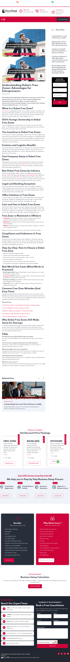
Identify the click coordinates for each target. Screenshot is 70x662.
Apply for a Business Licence (62, 487)
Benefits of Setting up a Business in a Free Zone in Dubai (18, 310)
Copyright (33, 657)
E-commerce (7, 276)
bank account (22, 164)
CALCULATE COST (34, 463)
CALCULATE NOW (35, 586)
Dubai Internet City (31, 175)
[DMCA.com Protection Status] (4, 657)
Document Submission (43, 487)
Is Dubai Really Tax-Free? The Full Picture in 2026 (22, 404)
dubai (3, 82)
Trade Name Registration (9, 487)
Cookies (37, 657)
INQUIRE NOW (5, 495)
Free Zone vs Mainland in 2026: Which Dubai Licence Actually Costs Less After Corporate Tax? (60, 59)
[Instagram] (62, 654)
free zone (5, 111)
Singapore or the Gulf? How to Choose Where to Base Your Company (59, 51)
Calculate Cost (9, 463)
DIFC (17, 177)
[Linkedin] (65, 654)
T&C (30, 657)
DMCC (17, 173)
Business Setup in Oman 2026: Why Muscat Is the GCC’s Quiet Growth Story (59, 43)
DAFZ (9, 178)
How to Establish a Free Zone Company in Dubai (15, 308)
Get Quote (9, 560)
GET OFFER (55, 461)
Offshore (5, 225)
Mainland (6, 222)
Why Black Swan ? (52, 523)
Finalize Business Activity (27, 487)
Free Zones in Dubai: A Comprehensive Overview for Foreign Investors (21, 305)
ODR (20, 657)
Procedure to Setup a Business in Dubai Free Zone (16, 313)
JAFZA (9, 175)
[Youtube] (68, 654)
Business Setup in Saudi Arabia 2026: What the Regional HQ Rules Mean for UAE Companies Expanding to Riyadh (59, 69)
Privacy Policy (25, 657)
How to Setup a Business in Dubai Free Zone (14, 316)
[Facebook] (59, 654)
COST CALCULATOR (62, 19)
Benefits (17, 523)
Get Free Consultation (46, 560)
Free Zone (8, 82)
